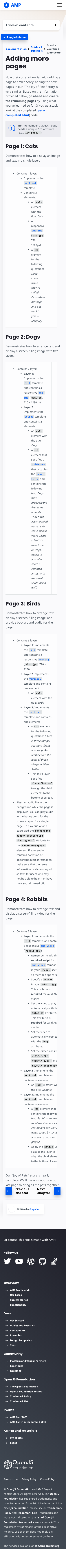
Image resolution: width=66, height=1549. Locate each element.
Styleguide (16, 1437)
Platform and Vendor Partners (28, 1361)
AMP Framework (20, 1290)
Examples (15, 1335)
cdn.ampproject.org (47, 1546)
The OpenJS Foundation (24, 1386)
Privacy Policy (29, 1479)
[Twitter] (7, 1261)
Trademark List (19, 1401)
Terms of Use (11, 1479)
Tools (13, 1345)
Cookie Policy (47, 1479)
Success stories (19, 1299)
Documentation (16, 49)
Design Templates (21, 1340)
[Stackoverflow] (54, 1261)
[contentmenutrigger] (31, 25)
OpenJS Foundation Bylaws (26, 1391)
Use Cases (16, 1295)
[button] (59, 5)
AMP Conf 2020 (18, 1417)
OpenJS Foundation (19, 1489)
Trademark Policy (20, 1396)
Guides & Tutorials (37, 49)
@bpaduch (35, 1209)
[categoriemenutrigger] (14, 37)
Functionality (18, 1304)
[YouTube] (19, 1261)
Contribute (16, 1366)
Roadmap (15, 1370)
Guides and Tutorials (22, 1325)
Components (17, 1330)
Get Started (17, 1320)
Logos (13, 1442)
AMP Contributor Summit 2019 (28, 1422)
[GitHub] (42, 1261)
